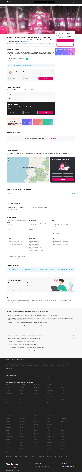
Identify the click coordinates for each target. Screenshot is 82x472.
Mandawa (22, 387)
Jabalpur (63, 445)
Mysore (35, 406)
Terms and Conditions (30, 290)
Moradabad (22, 418)
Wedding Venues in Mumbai (47, 269)
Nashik (62, 436)
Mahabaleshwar (50, 415)
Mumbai (35, 418)
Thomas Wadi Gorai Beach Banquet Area (26, 363)
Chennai (35, 421)
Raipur (7, 445)
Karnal (21, 442)
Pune (48, 421)
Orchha (62, 393)
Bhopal (62, 433)
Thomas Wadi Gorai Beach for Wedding (59, 361)
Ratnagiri (8, 399)
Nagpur (21, 427)
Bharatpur (22, 406)
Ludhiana (8, 433)
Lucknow (8, 424)
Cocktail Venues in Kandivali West (13, 370)
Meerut (35, 439)
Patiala (62, 399)
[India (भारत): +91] (11, 286)
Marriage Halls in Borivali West (27, 377)
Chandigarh (8, 427)
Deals (44, 5)
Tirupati (62, 390)
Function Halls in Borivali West (28, 379)
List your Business (58, 456)
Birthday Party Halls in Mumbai (65, 269)
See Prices (65, 40)
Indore (21, 424)
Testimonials (49, 456)
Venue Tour (65, 44)
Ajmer (7, 396)
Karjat (35, 399)
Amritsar (36, 436)
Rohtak (7, 384)
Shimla (21, 448)
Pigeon (37, 181)
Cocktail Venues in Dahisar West (41, 370)
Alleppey (36, 409)
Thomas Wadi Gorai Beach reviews (17, 365)
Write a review (53, 138)
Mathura (8, 387)
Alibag (21, 399)
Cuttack (62, 448)
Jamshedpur (50, 396)
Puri (48, 427)
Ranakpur (22, 402)
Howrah (35, 442)
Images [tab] (9, 193)
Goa (62, 424)
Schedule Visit (62, 179)
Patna (35, 427)
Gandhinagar (50, 448)
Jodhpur (49, 439)
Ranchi (62, 439)
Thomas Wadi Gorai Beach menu (61, 365)
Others (62, 406)
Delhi (48, 418)
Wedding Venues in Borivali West (12, 377)
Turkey (48, 402)
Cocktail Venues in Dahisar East (16, 372)
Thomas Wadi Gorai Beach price (46, 365)
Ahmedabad (36, 424)
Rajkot (21, 445)
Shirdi (21, 415)
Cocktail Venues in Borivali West (55, 370)
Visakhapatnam (50, 436)
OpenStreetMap (42, 181)
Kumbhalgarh (64, 402)
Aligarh (21, 390)
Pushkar (35, 402)
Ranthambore (9, 415)
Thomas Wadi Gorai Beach (11, 361)
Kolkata (8, 421)
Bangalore (22, 421)
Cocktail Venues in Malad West (27, 370)
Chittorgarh (22, 384)
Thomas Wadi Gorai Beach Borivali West (27, 361)
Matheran (22, 396)
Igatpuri (8, 412)
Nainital (35, 396)
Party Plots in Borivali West (15, 379)
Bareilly (21, 393)
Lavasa (49, 393)
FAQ (16, 456)
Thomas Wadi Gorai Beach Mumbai (43, 361)
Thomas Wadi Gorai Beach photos (32, 365)
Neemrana (63, 409)
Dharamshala (50, 390)
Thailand (8, 402)
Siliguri (35, 448)
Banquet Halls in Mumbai (15, 269)
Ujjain (7, 451)
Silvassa (8, 418)
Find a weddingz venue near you (42, 2)
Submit (45, 112)
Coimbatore (9, 448)
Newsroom (41, 456)
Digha (48, 387)
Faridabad (49, 433)
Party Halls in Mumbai (30, 269)
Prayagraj (63, 442)
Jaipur (62, 421)
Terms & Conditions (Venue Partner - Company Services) (41, 459)
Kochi (7, 442)
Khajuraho (36, 415)
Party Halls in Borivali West (39, 377)
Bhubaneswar (9, 436)
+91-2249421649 (10, 60)
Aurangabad (22, 451)
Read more (14, 55)
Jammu (62, 387)
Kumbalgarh (9, 393)
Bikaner (21, 409)
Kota (62, 384)
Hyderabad (63, 418)
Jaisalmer (49, 384)
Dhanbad (36, 393)
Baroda (21, 433)
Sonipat (62, 415)
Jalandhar (36, 445)
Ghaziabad (49, 424)
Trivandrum (49, 406)
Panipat (35, 451)
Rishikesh (49, 412)
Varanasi (22, 436)
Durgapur (36, 390)
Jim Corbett (36, 384)
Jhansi (35, 412)
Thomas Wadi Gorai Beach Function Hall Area (45, 363)
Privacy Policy (33, 456)
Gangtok (49, 399)
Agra (21, 430)
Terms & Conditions (24, 456)
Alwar (7, 390)
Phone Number (19, 287)
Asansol (8, 406)
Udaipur (8, 430)
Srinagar (63, 396)
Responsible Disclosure (22, 459)
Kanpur (35, 430)
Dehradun (49, 442)
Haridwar (63, 412)
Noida (62, 430)
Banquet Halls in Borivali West (52, 377)
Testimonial (50, 5)
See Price (46, 78)
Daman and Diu (50, 451)
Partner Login (9, 456)
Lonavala (49, 409)
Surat (48, 430)
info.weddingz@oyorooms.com (14, 467)
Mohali (7, 409)
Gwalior (49, 445)
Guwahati (8, 439)
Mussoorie (22, 412)
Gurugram (36, 433)
